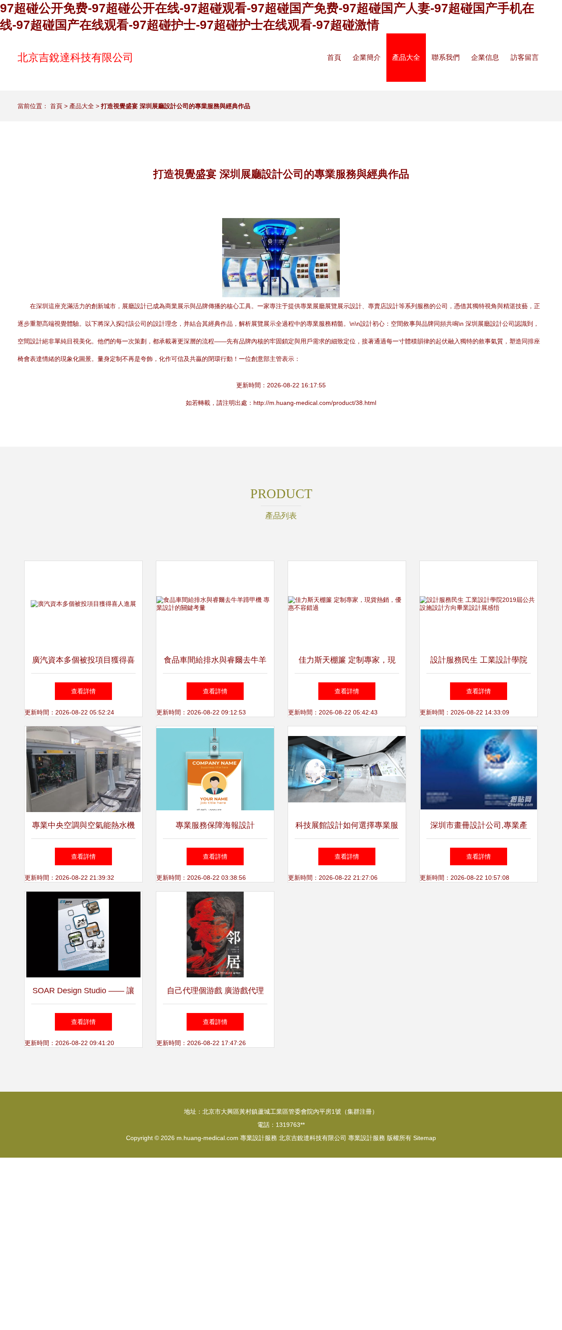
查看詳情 (83, 691)
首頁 (334, 57)
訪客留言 (525, 57)
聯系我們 (446, 57)
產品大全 (406, 57)
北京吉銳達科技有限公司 (75, 57)
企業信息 (485, 57)
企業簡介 (367, 57)
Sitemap (424, 1137)
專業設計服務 (258, 1137)
